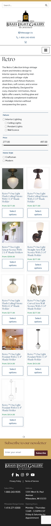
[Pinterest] (28, 475)
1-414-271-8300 (12, 507)
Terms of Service (32, 481)
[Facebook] (14, 475)
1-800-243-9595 (26, 37)
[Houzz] (18, 475)
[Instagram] (23, 475)
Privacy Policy (15, 481)
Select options (13, 213)
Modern (9, 160)
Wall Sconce (13, 130)
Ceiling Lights (14, 123)
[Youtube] (34, 475)
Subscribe (41, 453)
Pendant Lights (15, 126)
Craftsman (10, 157)
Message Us (26, 32)
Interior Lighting (13, 119)
